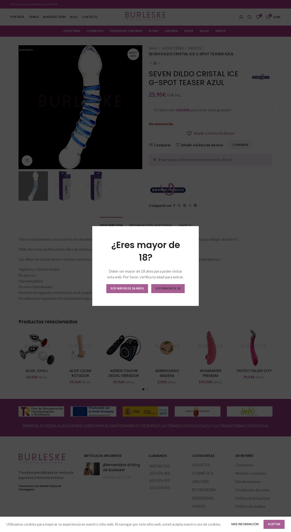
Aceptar (274, 524)
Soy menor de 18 (168, 288)
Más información (245, 524)
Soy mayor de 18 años (127, 288)
